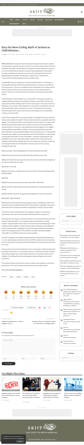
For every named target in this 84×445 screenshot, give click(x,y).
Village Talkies (67, 299)
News (35, 54)
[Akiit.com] (42, 12)
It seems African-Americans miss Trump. (71, 322)
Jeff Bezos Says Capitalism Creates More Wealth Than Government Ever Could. (72, 293)
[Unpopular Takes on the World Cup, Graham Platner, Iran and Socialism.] (11, 384)
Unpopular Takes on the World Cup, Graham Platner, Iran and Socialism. (11, 395)
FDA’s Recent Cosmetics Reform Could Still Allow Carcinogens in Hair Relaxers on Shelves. (71, 303)
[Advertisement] (42, 32)
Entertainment (29, 54)
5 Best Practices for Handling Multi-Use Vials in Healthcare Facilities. (72, 395)
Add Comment (20, 54)
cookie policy (21, 438)
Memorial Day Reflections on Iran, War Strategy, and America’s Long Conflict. (70, 273)
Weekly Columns (41, 54)
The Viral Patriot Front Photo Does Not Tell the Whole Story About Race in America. (70, 243)
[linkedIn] (45, 308)
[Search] (81, 22)
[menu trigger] (4, 22)
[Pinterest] (40, 308)
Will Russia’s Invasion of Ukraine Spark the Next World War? (71, 330)
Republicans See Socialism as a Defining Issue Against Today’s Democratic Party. (69, 250)
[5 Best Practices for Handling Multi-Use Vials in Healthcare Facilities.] (73, 384)
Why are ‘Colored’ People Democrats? (69, 315)
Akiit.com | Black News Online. (48, 439)
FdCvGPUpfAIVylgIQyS (69, 289)
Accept (20, 441)
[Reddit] (49, 308)
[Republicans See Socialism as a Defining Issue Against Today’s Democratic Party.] (52, 384)
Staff (4, 54)
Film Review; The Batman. (69, 337)
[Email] (11, 313)
